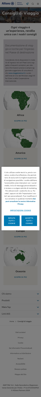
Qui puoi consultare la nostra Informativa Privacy (21, 201)
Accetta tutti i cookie (29, 221)
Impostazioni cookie (20, 210)
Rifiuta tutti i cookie (11, 221)
